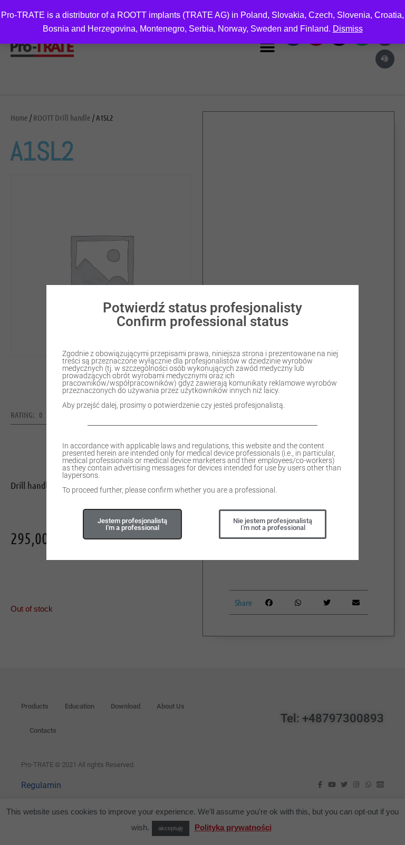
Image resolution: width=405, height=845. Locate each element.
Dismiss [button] (348, 28)
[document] (202, 422)
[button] (272, 524)
